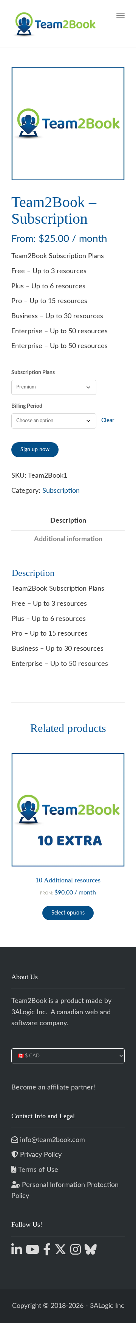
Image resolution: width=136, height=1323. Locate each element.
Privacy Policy (41, 1154)
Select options (68, 913)
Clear (107, 420)
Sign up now (34, 449)
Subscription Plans (33, 372)
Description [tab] (68, 520)
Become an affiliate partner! (53, 1087)
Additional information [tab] (68, 539)
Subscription (61, 490)
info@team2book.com (51, 1140)
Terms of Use (38, 1170)
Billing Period (26, 406)
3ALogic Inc (28, 1012)
